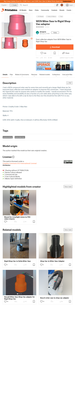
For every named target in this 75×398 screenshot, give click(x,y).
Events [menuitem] (69, 10)
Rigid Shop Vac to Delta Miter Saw (17, 261)
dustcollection (20, 137)
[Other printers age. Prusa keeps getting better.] (54, 66)
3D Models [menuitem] (22, 10)
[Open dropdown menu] (72, 21)
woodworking (7, 137)
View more (68, 186)
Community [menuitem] (45, 10)
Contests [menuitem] (54, 10)
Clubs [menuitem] (37, 10)
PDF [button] (70, 83)
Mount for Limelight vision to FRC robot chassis (17, 218)
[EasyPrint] (57, 5)
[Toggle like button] (5, 221)
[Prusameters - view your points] (62, 5)
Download (56, 47)
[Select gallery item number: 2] (19, 293)
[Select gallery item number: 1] (17, 293)
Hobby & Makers (52, 16)
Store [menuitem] (30, 10)
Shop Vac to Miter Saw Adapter (52, 261)
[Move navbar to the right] (72, 10)
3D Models (41, 16)
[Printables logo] (9, 10)
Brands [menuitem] (62, 10)
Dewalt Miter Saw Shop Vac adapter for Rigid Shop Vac (19, 298)
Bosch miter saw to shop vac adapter (54, 298)
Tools (61, 16)
